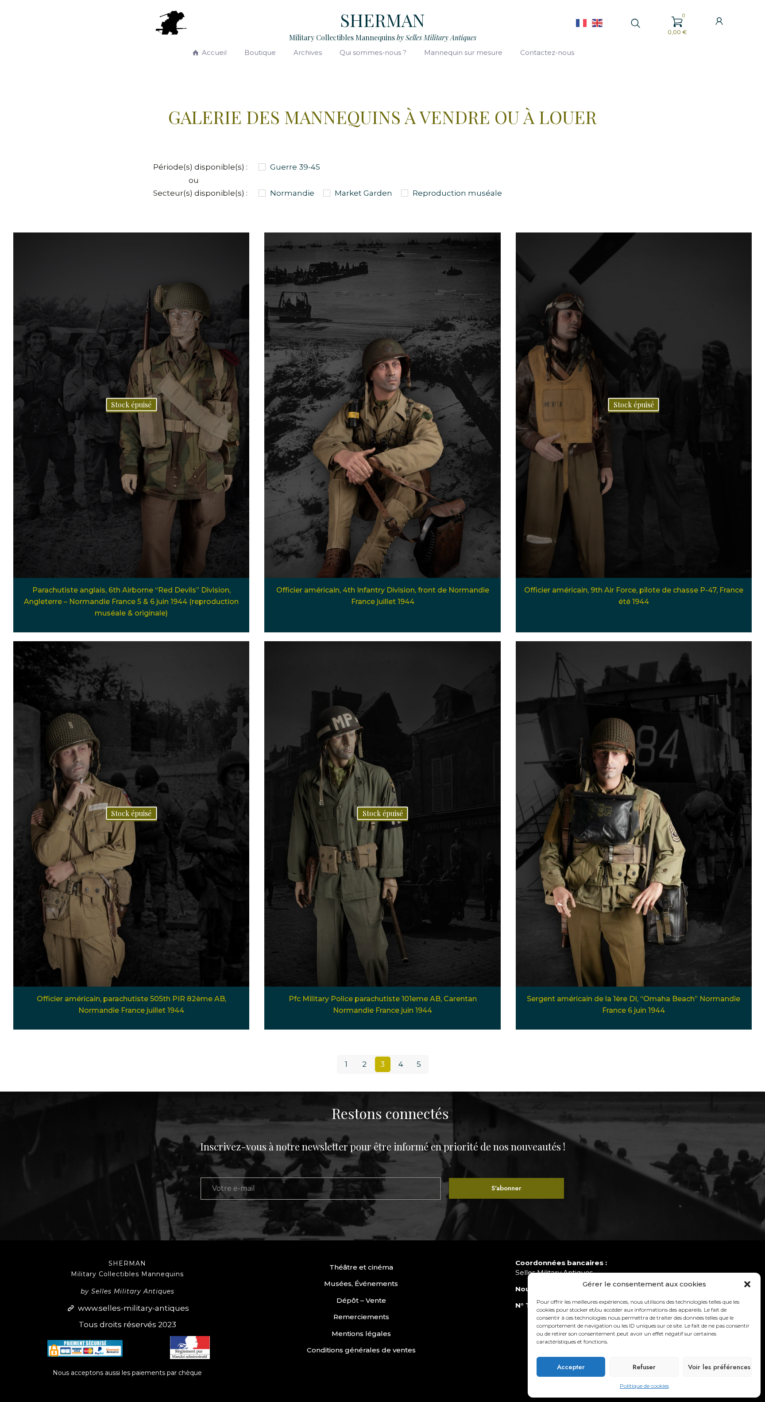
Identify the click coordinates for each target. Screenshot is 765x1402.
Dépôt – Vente (361, 1300)
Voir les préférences (719, 1367)
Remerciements (361, 1317)
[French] (581, 22)
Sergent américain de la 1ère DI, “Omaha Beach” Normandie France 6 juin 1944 (633, 1005)
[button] (747, 1284)
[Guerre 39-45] (262, 166)
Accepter (571, 1367)
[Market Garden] (326, 193)
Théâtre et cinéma (361, 1267)
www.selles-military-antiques (132, 1308)
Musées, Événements (361, 1283)
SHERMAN (382, 25)
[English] (597, 22)
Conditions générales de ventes (361, 1350)
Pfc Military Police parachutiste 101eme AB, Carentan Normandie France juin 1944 (383, 1005)
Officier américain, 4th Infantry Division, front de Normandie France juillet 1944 (382, 596)
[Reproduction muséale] (404, 193)
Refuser (644, 1367)
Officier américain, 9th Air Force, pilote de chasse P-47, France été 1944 (633, 596)
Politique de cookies (644, 1386)
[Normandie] (262, 193)
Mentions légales (361, 1333)
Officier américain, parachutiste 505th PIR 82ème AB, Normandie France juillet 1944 (131, 1005)
